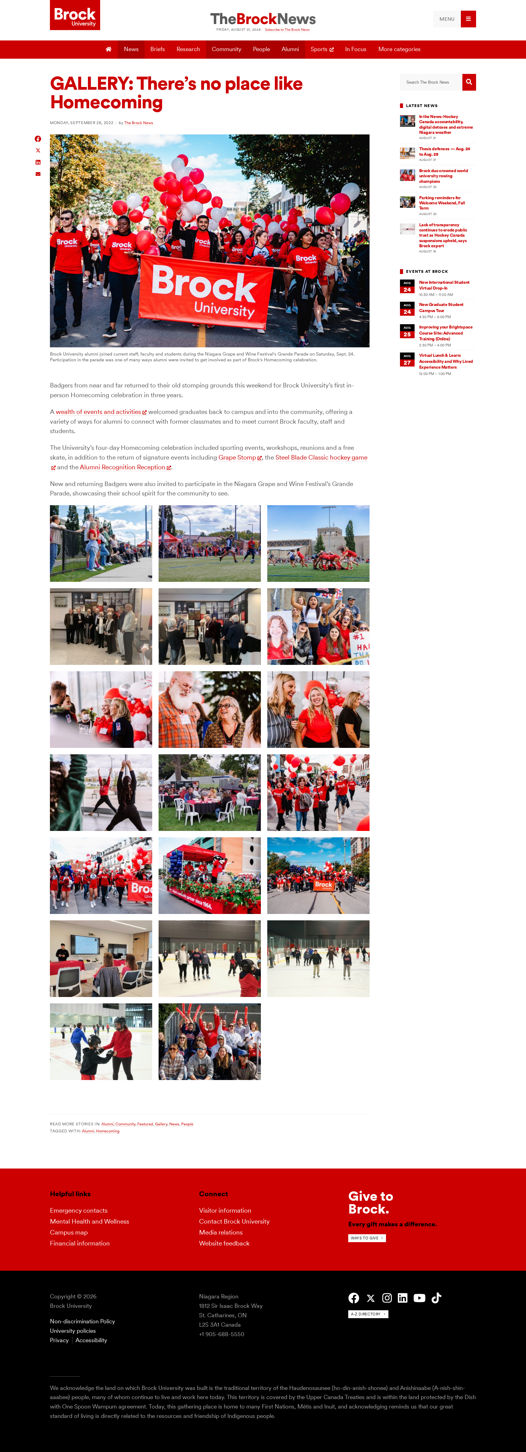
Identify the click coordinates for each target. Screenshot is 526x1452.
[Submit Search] (469, 82)
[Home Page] (109, 49)
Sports (319, 49)
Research (188, 49)
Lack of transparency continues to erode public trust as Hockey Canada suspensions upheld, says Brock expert (443, 235)
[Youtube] (419, 1298)
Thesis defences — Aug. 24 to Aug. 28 (444, 151)
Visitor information (225, 1210)
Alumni (290, 49)
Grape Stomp (237, 457)
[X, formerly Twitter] (370, 1298)
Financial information (80, 1243)
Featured (145, 1123)
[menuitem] (454, 19)
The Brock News (138, 122)
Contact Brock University (234, 1221)
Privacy (59, 1340)
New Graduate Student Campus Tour (441, 307)
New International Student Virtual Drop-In (444, 285)
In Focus (355, 49)
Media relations (221, 1232)
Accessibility (91, 1340)
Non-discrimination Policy (82, 1321)
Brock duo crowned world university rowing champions (443, 176)
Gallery (161, 1123)
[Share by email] (38, 173)
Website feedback (224, 1243)
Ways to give (364, 1238)
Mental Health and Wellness (89, 1221)
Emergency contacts (78, 1210)
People (261, 49)
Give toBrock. (370, 1202)
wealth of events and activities (98, 411)
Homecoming (107, 1130)
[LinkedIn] (402, 1298)
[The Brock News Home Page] (263, 19)
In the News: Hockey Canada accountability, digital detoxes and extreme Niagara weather (446, 124)
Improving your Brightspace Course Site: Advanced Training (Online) (446, 333)
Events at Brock (427, 271)
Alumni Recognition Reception (122, 467)
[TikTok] (436, 1298)
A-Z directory (366, 1314)
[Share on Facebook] (38, 138)
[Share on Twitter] (38, 150)
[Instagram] (387, 1298)
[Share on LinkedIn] (38, 161)
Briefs (157, 49)
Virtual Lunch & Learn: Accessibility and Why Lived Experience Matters (446, 361)
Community (226, 49)
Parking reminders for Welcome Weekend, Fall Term (442, 203)
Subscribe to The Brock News (287, 29)
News (131, 49)
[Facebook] (353, 1298)
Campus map (69, 1232)
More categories (399, 49)
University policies (73, 1330)
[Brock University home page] (75, 15)
